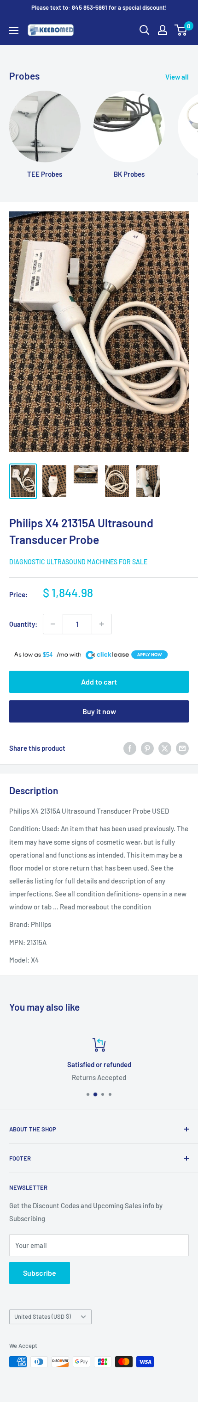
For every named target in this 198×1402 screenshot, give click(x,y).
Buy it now (99, 711)
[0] (181, 30)
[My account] (162, 30)
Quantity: (23, 624)
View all (177, 77)
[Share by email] (182, 748)
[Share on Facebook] (129, 748)
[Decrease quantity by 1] (53, 624)
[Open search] (145, 30)
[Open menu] (13, 30)
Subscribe (39, 1272)
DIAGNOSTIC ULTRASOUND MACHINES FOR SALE (78, 562)
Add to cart (99, 681)
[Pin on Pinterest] (147, 748)
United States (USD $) (42, 1316)
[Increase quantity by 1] (101, 624)
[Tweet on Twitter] (164, 748)
